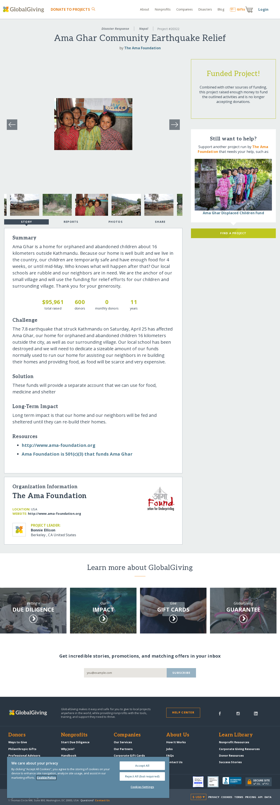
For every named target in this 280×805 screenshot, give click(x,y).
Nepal (143, 29)
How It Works (176, 742)
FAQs (170, 755)
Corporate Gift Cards (129, 755)
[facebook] (220, 713)
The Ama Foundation (142, 48)
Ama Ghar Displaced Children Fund (233, 213)
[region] (88, 777)
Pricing (250, 797)
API (260, 797)
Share (160, 222)
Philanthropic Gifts (22, 749)
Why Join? (68, 749)
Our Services (123, 742)
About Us (177, 735)
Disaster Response (115, 29)
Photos (115, 222)
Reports (71, 222)
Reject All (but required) (142, 776)
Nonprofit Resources (234, 742)
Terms (238, 797)
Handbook (68, 755)
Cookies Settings (142, 787)
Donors (16, 735)
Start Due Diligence (75, 742)
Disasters (205, 9)
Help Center (183, 712)
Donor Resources (231, 755)
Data (267, 797)
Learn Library (236, 735)
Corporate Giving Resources (239, 749)
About (144, 9)
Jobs (169, 749)
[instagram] (238, 713)
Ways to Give (17, 742)
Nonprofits (163, 9)
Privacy (213, 797)
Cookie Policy (46, 778)
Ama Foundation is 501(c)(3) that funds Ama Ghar (77, 454)
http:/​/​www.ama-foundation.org (58, 445)
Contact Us (174, 762)
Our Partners (123, 749)
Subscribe (181, 673)
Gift (241, 9)
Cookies (226, 797)
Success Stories (230, 762)
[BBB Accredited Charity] (233, 782)
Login (263, 9)
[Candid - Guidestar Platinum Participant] (215, 781)
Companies (184, 9)
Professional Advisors (24, 755)
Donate (70, 9)
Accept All (142, 766)
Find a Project (233, 233)
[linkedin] (256, 713)
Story (26, 222)
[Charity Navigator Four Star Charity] (200, 781)
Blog (220, 9)
